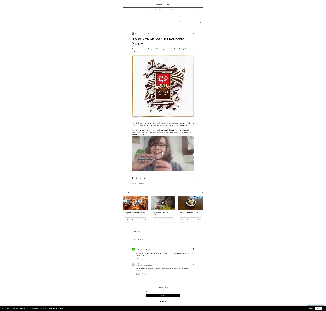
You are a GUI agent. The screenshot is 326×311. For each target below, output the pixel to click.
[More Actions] (193, 249)
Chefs (187, 22)
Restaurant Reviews (143, 22)
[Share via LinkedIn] (141, 178)
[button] (201, 22)
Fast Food (154, 22)
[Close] (324, 308)
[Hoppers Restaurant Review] (135, 203)
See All (201, 192)
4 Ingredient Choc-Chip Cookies (161, 213)
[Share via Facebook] (132, 178)
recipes (133, 22)
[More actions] (193, 34)
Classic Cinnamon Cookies (189, 213)
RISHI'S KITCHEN (163, 4)
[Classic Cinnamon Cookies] (190, 203)
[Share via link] (145, 178)
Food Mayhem (164, 22)
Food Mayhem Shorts (177, 22)
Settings (311, 308)
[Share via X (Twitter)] (136, 178)
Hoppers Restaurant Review (135, 213)
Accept (318, 308)
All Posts (125, 22)
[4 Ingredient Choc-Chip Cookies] (163, 203)
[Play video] (163, 153)
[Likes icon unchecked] (137, 259)
